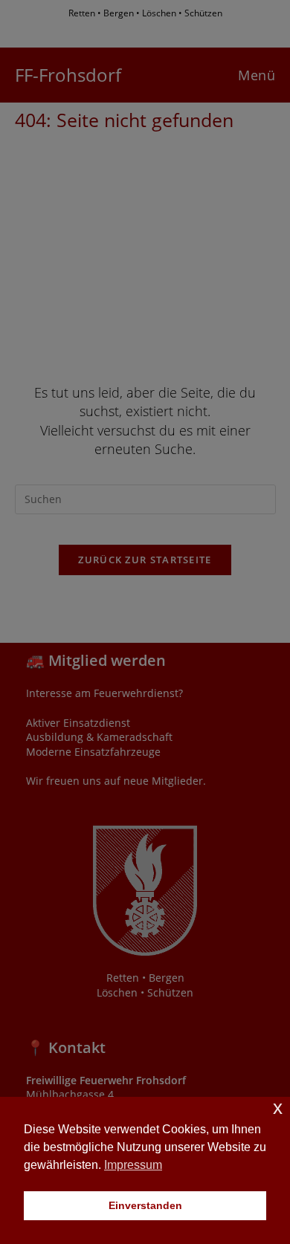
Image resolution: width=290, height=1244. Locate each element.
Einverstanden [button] (145, 1205)
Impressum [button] (133, 1165)
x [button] (278, 1108)
